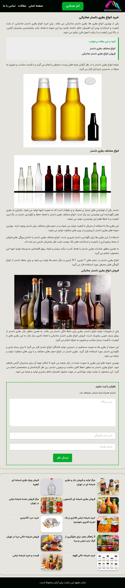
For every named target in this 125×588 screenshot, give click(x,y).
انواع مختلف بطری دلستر (102, 48)
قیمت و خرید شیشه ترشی (26, 556)
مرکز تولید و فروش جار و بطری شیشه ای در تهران (80, 482)
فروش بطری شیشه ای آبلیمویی (79, 499)
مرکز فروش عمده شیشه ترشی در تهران (24, 501)
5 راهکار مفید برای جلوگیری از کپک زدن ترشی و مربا (80, 539)
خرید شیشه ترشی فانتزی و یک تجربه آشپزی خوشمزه (80, 520)
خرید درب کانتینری (29, 518)
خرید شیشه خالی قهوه (84, 556)
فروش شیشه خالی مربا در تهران (23, 537)
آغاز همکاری (73, 6)
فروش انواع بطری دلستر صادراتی (98, 54)
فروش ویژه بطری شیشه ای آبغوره (25, 482)
